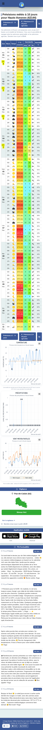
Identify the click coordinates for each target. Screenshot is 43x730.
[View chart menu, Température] (39, 343)
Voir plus (37, 551)
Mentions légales (35, 723)
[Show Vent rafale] (27, 478)
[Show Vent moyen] (15, 478)
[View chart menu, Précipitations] (39, 394)
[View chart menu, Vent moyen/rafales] (39, 439)
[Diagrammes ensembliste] (39, 23)
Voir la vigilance (7, 520)
